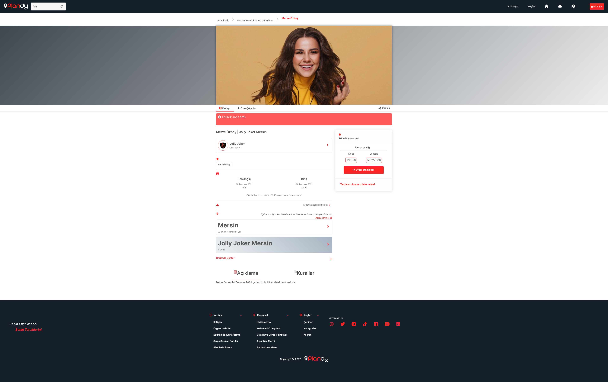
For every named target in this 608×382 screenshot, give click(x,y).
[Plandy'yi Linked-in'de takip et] (398, 325)
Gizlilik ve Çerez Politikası (272, 334)
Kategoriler (310, 328)
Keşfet (531, 6)
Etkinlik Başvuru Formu (226, 334)
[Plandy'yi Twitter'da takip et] (342, 325)
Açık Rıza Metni (266, 341)
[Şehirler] (546, 7)
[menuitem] (513, 6)
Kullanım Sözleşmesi (268, 328)
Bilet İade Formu (222, 347)
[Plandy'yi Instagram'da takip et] (331, 325)
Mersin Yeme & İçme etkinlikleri (255, 20)
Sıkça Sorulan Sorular (225, 341)
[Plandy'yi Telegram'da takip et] (354, 325)
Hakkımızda (264, 322)
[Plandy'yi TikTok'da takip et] (365, 325)
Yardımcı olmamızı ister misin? (357, 184)
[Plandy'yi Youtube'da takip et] (387, 325)
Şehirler (308, 322)
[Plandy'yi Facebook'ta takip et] (376, 325)
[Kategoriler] (560, 7)
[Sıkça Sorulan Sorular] (573, 7)
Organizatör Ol (222, 328)
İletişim (217, 322)
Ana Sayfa (512, 6)
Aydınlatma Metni (267, 347)
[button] (274, 259)
